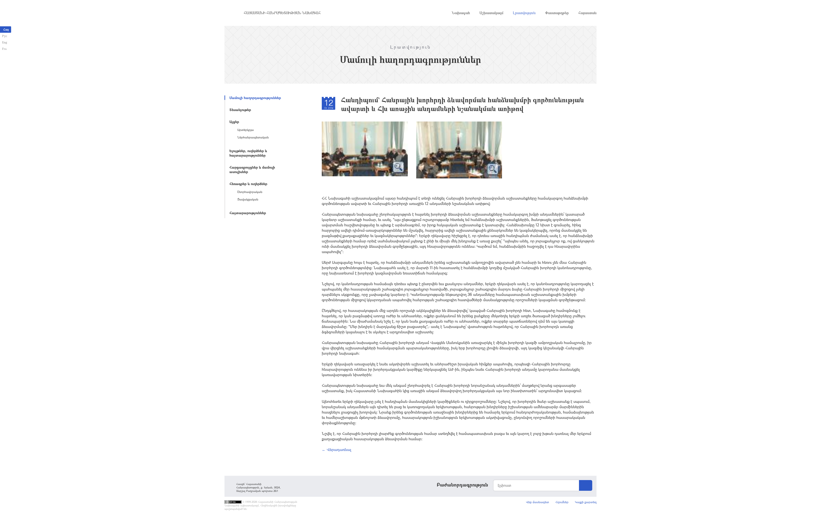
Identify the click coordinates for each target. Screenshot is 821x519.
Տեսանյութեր (240, 109)
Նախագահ (461, 12)
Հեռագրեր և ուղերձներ (248, 183)
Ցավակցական (247, 199)
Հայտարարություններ (247, 213)
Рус (4, 36)
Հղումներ (561, 502)
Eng (4, 42)
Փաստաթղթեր (557, 12)
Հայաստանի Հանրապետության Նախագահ (282, 12)
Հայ (6, 29)
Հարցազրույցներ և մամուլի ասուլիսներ (252, 169)
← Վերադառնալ (336, 449)
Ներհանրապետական (253, 137)
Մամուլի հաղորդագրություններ (255, 97)
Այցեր (234, 121)
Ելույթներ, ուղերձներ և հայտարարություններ (248, 152)
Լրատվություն (524, 12)
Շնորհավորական (249, 192)
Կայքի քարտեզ (586, 502)
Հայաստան (587, 12)
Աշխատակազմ (491, 12)
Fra (4, 49)
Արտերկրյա (245, 130)
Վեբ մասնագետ (537, 502)
